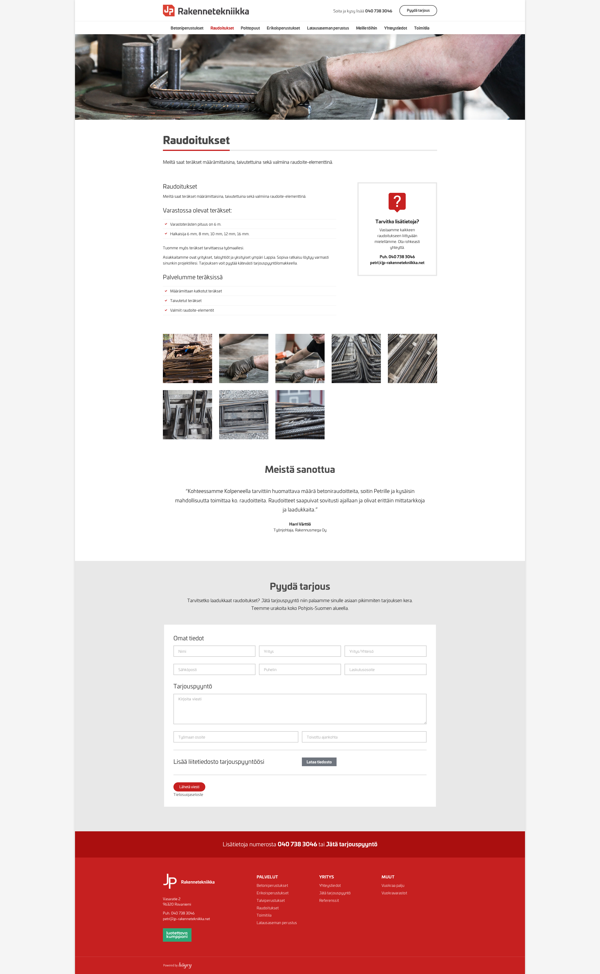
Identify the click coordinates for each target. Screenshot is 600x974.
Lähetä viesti (189, 786)
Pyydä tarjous (418, 10)
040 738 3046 (183, 913)
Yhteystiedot (395, 28)
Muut (388, 876)
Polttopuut (250, 28)
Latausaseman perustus (328, 28)
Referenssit (329, 900)
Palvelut (267, 876)
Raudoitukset (222, 28)
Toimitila (421, 28)
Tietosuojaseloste (188, 794)
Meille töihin (366, 28)
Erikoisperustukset (283, 28)
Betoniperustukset (187, 28)
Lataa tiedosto (319, 762)
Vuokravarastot (394, 892)
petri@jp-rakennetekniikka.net (186, 918)
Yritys (326, 876)
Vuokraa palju (393, 885)
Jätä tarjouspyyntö (335, 892)
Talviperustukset (271, 900)
